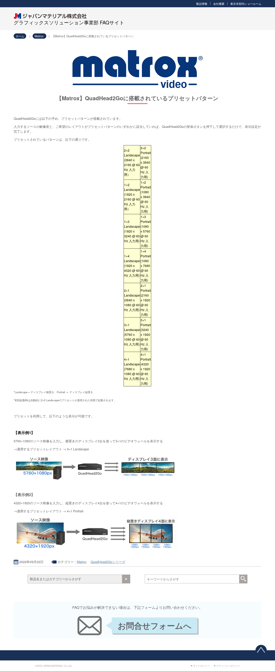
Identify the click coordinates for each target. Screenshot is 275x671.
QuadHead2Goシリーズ (108, 561)
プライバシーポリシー (228, 665)
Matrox (82, 561)
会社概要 (218, 3)
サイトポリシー (201, 665)
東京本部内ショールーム (245, 3)
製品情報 (201, 3)
